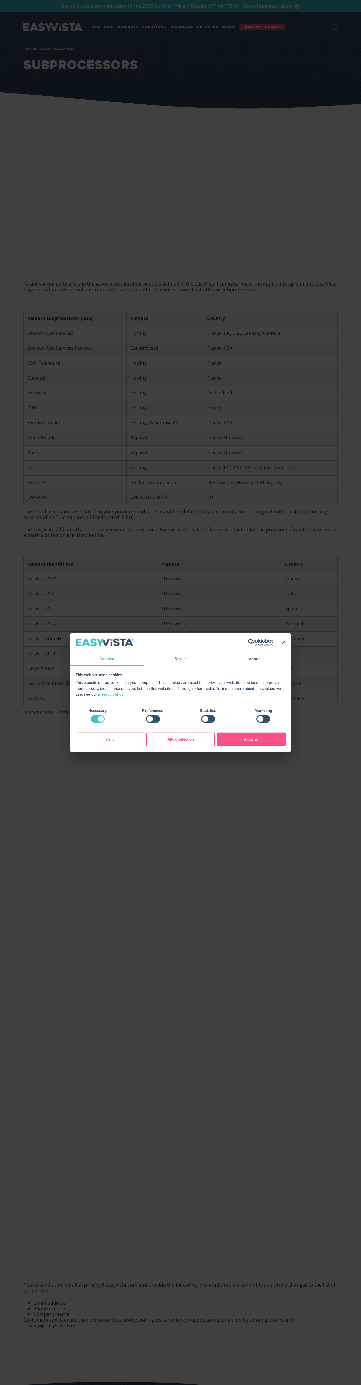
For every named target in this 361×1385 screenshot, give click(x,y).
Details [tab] (181, 659)
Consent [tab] (106, 659)
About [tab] (254, 659)
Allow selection (180, 739)
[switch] (153, 719)
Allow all (251, 739)
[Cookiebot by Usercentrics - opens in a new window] (251, 642)
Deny (110, 739)
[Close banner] (284, 642)
